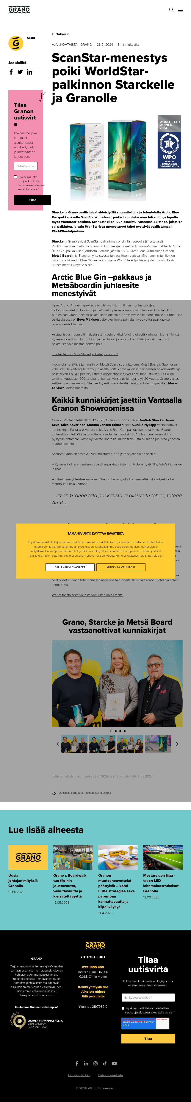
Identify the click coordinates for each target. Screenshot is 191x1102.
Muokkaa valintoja (121, 567)
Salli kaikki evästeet (70, 567)
